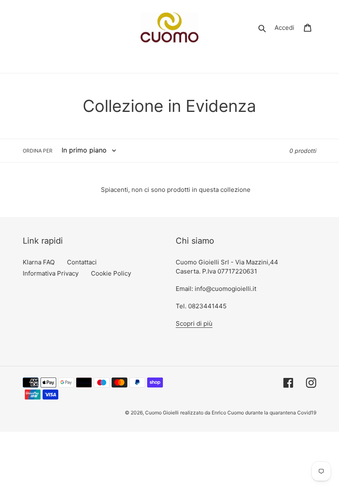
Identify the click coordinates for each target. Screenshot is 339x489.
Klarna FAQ (39, 262)
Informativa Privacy (51, 273)
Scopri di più (194, 323)
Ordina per (38, 151)
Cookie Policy (111, 273)
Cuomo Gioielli (162, 412)
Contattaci (82, 262)
